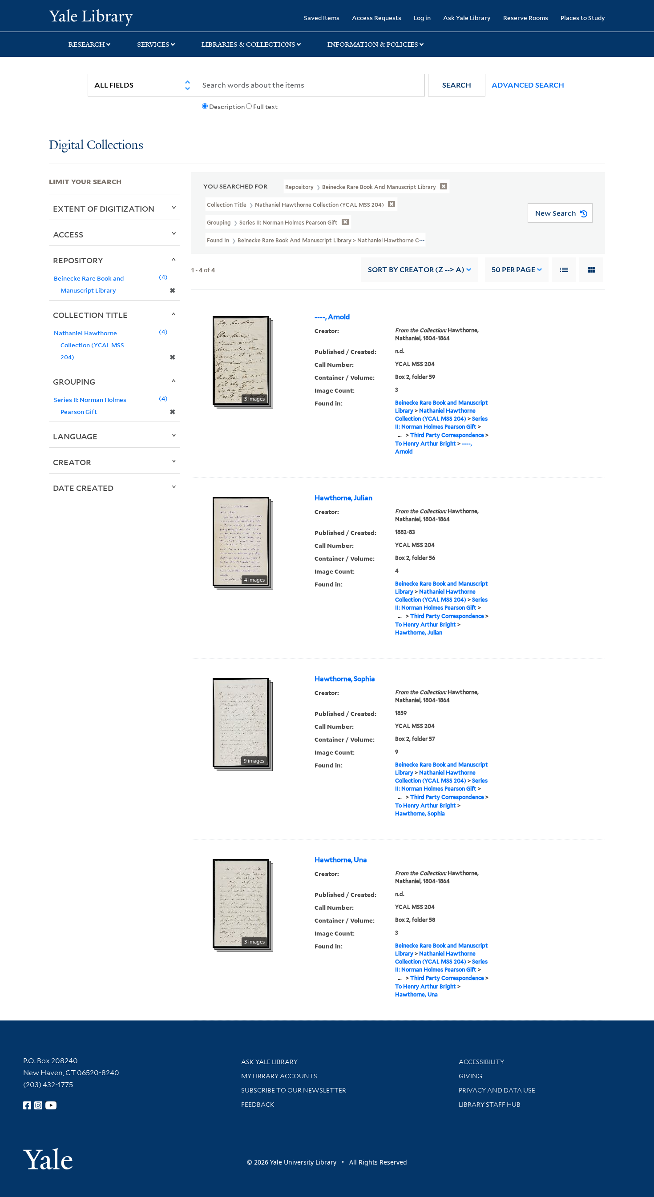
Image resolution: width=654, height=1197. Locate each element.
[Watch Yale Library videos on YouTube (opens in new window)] (51, 1105)
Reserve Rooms (525, 17)
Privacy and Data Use (497, 1090)
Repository (78, 260)
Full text (265, 106)
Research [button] (87, 44)
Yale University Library (90, 17)
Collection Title (90, 314)
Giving (470, 1076)
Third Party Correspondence (447, 435)
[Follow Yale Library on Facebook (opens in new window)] (27, 1105)
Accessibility (481, 1061)
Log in (422, 17)
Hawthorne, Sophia (345, 679)
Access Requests (376, 17)
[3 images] (241, 360)
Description (227, 106)
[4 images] (241, 541)
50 (513, 269)
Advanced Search (528, 85)
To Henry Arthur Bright (425, 443)
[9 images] (241, 722)
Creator (72, 462)
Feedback (258, 1104)
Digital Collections (96, 146)
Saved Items (321, 17)
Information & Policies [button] (372, 44)
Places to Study (583, 17)
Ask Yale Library (467, 17)
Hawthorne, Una (341, 860)
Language (75, 436)
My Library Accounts (279, 1076)
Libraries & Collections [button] (248, 44)
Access (68, 234)
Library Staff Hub (490, 1104)
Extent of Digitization (103, 208)
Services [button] (153, 44)
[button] (456, 85)
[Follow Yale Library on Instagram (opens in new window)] (38, 1105)
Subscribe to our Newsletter (293, 1090)
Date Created (83, 487)
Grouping (74, 381)
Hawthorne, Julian (343, 498)
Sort (416, 269)
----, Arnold (332, 317)
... (400, 435)
